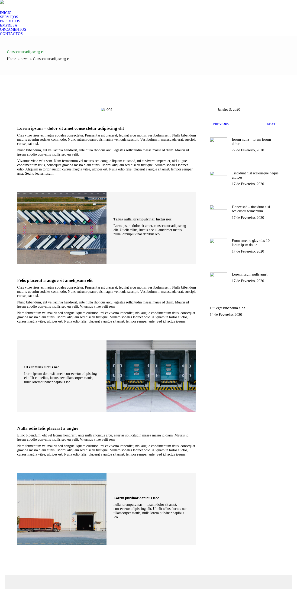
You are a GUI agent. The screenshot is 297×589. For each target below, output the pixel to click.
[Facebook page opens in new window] (21, 7)
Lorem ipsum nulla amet (249, 274)
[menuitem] (6, 13)
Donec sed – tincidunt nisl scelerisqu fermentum (251, 209)
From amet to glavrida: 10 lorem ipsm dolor (251, 243)
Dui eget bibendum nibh (227, 308)
